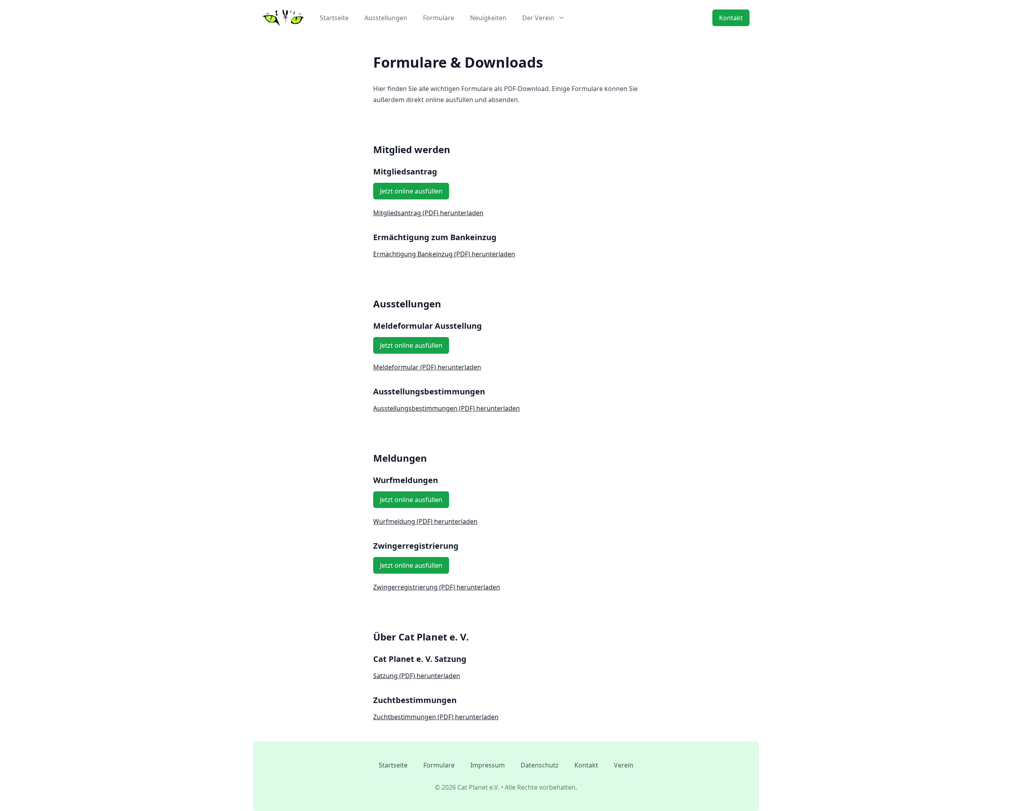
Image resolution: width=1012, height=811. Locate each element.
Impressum (487, 765)
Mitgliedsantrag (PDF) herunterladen (428, 212)
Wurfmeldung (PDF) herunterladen (425, 521)
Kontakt (731, 17)
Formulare (438, 17)
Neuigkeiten (488, 17)
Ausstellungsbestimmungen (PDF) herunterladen (446, 408)
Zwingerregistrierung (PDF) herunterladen (436, 587)
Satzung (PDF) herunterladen (416, 675)
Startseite (334, 17)
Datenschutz (540, 765)
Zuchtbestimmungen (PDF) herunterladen (435, 716)
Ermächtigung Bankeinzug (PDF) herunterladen (444, 254)
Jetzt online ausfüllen (411, 191)
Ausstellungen (385, 17)
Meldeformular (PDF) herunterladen (427, 367)
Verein (623, 765)
